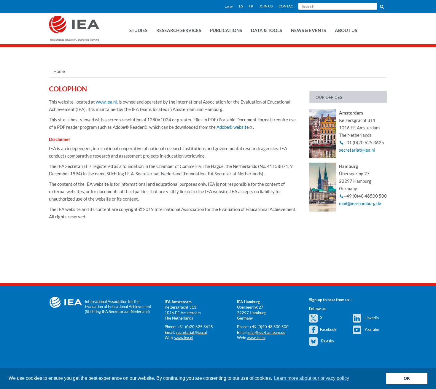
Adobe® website (233, 127)
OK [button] (407, 378)
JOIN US (266, 6)
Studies (138, 30)
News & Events (308, 30)
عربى (229, 6)
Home (59, 71)
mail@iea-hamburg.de (360, 203)
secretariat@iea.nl (357, 150)
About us (346, 30)
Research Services (178, 30)
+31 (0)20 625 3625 (195, 326)
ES (241, 6)
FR (251, 6)
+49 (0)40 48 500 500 (269, 326)
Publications (226, 30)
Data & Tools (266, 30)
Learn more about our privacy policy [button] (311, 378)
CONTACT (287, 6)
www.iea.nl (106, 101)
